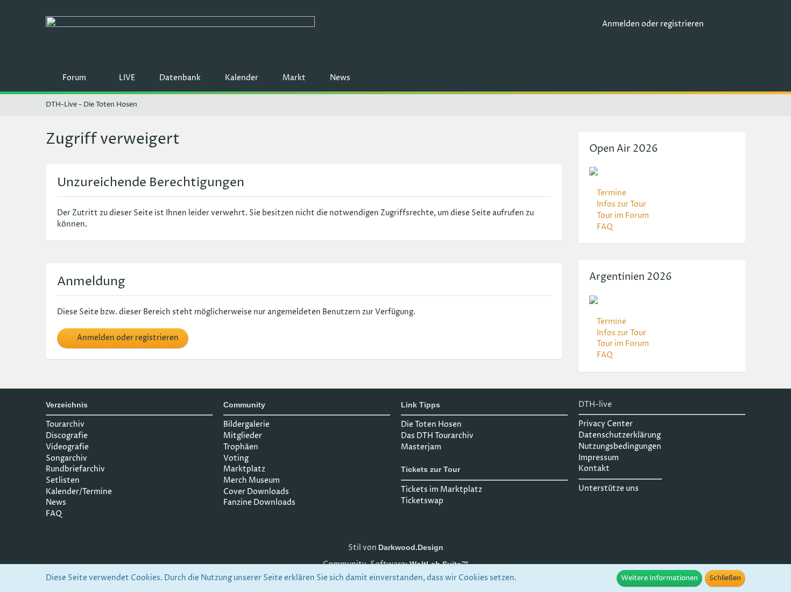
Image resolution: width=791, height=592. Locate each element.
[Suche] (728, 24)
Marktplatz (244, 469)
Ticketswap (422, 501)
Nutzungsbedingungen (619, 446)
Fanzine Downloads (259, 502)
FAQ (605, 227)
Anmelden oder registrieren (653, 24)
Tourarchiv (65, 424)
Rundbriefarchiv (75, 469)
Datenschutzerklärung (619, 435)
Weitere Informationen (659, 578)
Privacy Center (605, 424)
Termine (611, 193)
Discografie (67, 436)
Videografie (67, 447)
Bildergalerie (246, 424)
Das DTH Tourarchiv (437, 436)
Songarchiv (66, 458)
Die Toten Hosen (431, 424)
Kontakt (594, 468)
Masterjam (421, 447)
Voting (236, 458)
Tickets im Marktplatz (441, 489)
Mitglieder (242, 436)
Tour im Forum (623, 215)
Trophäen (240, 447)
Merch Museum (251, 480)
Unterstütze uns (608, 488)
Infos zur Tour (621, 204)
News (56, 502)
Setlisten (63, 480)
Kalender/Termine (79, 492)
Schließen (725, 578)
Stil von (395, 547)
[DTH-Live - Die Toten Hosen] (320, 36)
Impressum (598, 458)
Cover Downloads (256, 492)
